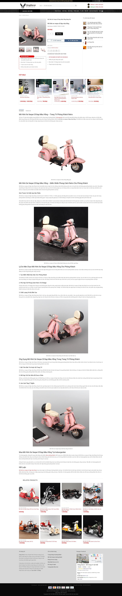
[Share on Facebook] (49, 51)
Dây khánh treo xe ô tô (53, 562)
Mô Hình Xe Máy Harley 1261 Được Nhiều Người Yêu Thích (49, 510)
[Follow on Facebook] (92, 1)
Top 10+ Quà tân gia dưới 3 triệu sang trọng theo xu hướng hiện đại (95, 33)
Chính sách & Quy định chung (65, 585)
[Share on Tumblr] (59, 51)
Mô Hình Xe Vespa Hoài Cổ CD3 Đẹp (48, 541)
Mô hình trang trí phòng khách (55, 557)
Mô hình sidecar (26, 15)
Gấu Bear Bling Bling (24, 97)
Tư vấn (82, 10)
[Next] (43, 32)
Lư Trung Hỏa (90, 42)
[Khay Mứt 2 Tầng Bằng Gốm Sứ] (44, 87)
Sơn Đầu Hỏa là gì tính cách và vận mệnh (94, 47)
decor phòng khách (50, 455)
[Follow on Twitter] (95, 1)
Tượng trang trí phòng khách (54, 554)
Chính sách (76, 10)
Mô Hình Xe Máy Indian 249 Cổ (26, 541)
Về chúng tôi (34, 585)
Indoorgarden (59, 117)
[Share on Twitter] (51, 51)
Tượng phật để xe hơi (53, 567)
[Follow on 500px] (102, 1)
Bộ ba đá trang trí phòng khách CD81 (77, 98)
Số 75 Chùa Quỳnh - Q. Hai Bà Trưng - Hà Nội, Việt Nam (62, 590)
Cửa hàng (70, 10)
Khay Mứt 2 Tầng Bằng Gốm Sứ (43, 98)
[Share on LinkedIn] (56, 51)
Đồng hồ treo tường (52, 559)
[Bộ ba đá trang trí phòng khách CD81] (78, 87)
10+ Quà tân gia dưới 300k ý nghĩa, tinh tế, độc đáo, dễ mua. (94, 23)
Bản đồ (86, 10)
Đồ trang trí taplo (52, 564)
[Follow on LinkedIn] (99, 1)
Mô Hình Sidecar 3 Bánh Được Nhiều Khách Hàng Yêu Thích (71, 510)
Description (21, 110)
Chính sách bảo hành (42, 585)
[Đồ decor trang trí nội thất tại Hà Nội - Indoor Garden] (28, 5)
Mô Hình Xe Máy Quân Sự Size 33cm (91, 541)
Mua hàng (59, 33)
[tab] (21, 110)
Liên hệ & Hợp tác (93, 10)
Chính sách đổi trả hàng (53, 585)
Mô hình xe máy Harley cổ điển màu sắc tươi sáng (92, 510)
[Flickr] (100, 1)
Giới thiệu (64, 10)
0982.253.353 (99, 7)
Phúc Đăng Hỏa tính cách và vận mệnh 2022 (95, 38)
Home (20, 15)
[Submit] (76, 5)
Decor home (58, 10)
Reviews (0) (28, 110)
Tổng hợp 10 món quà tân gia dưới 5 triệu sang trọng (94, 27)
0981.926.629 (99, 4)
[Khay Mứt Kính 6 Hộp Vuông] (95, 87)
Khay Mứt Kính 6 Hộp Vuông (95, 97)
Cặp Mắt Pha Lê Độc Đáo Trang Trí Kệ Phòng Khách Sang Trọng (60, 98)
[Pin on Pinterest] (54, 51)
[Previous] (21, 32)
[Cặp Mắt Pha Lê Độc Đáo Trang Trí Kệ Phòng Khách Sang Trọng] (61, 87)
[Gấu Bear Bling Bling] (27, 87)
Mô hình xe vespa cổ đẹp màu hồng (27, 470)
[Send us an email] (96, 1)
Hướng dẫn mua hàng (77, 585)
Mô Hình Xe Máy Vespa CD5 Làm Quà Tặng (29, 509)
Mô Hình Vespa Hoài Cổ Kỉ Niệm (69, 541)
